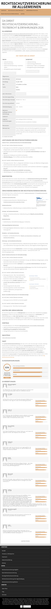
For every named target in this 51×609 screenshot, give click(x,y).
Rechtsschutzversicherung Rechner (10, 582)
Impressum (4, 557)
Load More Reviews (25, 541)
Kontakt (4, 550)
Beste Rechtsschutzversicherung (9, 572)
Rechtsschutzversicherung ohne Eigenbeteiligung (13, 579)
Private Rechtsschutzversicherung (10, 13)
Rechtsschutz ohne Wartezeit (16, 10)
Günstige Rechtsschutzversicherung (10, 575)
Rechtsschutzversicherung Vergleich (10, 569)
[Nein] (49, 603)
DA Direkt (4, 594)
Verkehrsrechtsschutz (32, 10)
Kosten (22, 13)
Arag (3, 591)
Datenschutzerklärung (7, 560)
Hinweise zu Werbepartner (8, 553)
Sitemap (4, 563)
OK (21, 606)
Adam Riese (4, 588)
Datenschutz (27, 606)
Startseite (3, 10)
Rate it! (7, 377)
